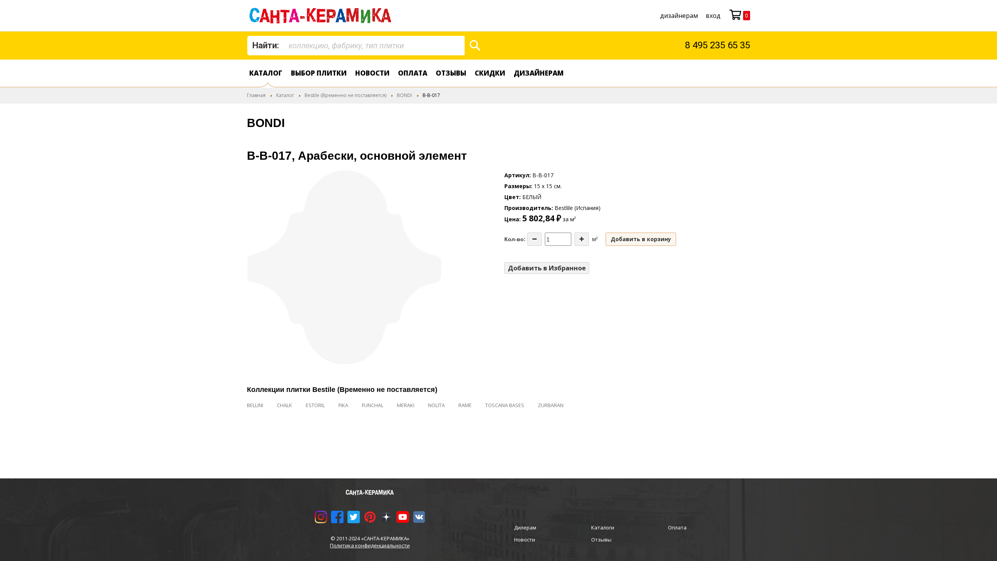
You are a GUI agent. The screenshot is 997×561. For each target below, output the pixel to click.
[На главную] (322, 15)
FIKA (343, 405)
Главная (256, 95)
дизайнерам (679, 15)
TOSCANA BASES (504, 405)
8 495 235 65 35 (717, 45)
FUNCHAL (372, 405)
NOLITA (436, 405)
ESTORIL (315, 405)
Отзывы (451, 73)
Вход (713, 15)
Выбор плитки (319, 73)
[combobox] (356, 45)
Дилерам (525, 527)
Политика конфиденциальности (370, 545)
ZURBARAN (551, 405)
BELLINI (255, 405)
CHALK (284, 405)
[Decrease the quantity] (534, 239)
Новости (372, 73)
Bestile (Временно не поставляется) (345, 95)
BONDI (404, 95)
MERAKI (405, 405)
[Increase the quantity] (581, 239)
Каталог (265, 73)
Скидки (490, 73)
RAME (465, 405)
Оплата (412, 73)
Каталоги (602, 527)
